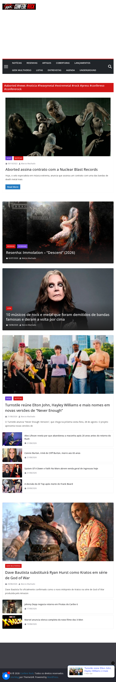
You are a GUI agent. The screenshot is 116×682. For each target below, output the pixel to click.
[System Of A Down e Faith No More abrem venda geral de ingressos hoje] (12, 470)
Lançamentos (82, 62)
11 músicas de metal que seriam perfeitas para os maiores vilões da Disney (63, 317)
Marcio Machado (28, 163)
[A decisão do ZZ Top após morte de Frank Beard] (12, 486)
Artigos (46, 62)
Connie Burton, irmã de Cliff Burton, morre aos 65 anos (52, 453)
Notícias (17, 62)
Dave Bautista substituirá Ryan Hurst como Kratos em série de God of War (56, 575)
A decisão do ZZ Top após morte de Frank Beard (48, 483)
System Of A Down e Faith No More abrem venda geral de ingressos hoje (61, 468)
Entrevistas (54, 70)
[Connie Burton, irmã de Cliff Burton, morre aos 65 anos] (12, 455)
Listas (39, 70)
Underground (88, 70)
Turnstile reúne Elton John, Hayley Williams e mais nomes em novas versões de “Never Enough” (57, 407)
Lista (16, 308)
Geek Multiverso (21, 70)
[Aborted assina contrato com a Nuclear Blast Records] (58, 127)
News (9, 158)
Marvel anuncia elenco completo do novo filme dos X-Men (53, 619)
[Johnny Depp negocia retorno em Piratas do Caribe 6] (12, 606)
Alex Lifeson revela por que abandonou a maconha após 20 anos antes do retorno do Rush (67, 437)
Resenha (15, 242)
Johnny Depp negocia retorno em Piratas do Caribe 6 (51, 604)
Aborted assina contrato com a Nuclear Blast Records (51, 169)
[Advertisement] (58, 36)
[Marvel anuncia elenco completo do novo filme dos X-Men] (12, 622)
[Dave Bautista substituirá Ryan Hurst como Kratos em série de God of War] (58, 532)
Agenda (70, 70)
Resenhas (32, 62)
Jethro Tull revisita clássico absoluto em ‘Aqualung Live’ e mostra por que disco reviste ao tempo (59, 250)
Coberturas (63, 62)
